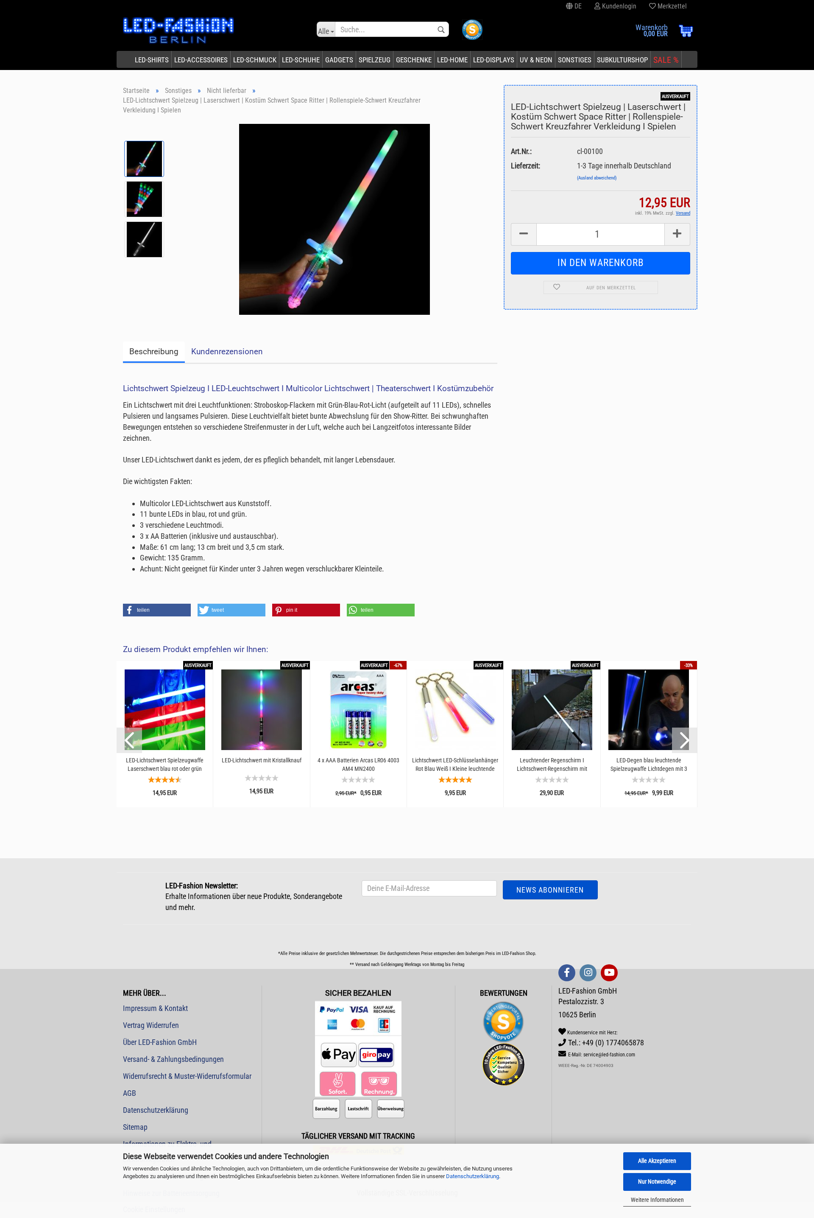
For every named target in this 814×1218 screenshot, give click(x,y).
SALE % (666, 60)
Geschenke (414, 60)
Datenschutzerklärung (472, 1176)
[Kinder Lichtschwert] (334, 218)
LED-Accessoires (201, 60)
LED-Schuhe (301, 60)
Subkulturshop (622, 60)
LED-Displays (493, 60)
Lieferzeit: (525, 165)
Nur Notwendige (657, 1181)
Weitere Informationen (657, 1199)
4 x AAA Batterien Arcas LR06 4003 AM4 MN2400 (358, 764)
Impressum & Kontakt (155, 1008)
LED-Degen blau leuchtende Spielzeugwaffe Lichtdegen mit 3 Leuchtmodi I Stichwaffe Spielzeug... (649, 765)
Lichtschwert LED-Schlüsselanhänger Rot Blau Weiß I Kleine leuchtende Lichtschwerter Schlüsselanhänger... (455, 765)
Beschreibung (153, 351)
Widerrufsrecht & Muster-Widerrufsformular (187, 1076)
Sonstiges (574, 60)
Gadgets (339, 60)
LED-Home (452, 60)
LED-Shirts (152, 60)
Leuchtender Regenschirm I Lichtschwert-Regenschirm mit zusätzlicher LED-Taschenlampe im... (552, 765)
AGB (129, 1093)
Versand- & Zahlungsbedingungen (173, 1059)
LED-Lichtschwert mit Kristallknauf (261, 760)
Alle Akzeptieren (657, 1160)
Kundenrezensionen (227, 351)
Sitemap (135, 1127)
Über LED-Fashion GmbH (160, 1042)
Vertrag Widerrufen (151, 1025)
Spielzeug (374, 60)
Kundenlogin (618, 6)
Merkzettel (671, 6)
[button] (157, 610)
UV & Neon (536, 60)
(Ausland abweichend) (597, 178)
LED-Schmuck (254, 60)
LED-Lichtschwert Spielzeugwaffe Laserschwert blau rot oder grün (165, 764)
